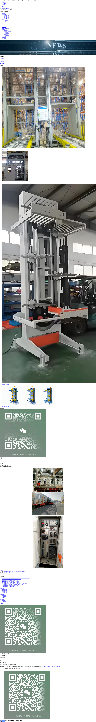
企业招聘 (6, 26)
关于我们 (2, 599)
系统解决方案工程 (5, 28)
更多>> (1, 573)
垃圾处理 (6, 30)
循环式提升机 (6, 17)
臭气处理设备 (6, 35)
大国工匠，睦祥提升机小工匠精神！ (10, 582)
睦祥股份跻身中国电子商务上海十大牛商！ (11, 579)
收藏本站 (4, 2)
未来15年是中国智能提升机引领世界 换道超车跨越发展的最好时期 (16, 578)
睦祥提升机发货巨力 (7, 572)
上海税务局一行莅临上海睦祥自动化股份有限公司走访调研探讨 (15, 571)
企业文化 (4, 600)
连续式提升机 (6, 18)
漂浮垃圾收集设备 (7, 31)
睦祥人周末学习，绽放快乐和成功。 (10, 580)
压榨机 (5, 36)
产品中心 (4, 14)
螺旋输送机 (6, 34)
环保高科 (4, 29)
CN (3, 5)
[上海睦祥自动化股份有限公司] (6, 8)
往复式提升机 (6, 15)
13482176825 (4, 670)
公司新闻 (6, 20)
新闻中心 (4, 19)
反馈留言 (4, 3)
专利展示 (4, 27)
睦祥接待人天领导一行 (8, 586)
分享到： (2, 570)
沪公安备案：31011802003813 (54, 666)
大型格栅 (6, 32)
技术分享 (2, 63)
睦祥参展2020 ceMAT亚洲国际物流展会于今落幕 (12, 584)
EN (3, 6)
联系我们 (4, 4)
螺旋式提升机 (6, 16)
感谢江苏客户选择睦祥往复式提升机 (10, 581)
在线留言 (4, 38)
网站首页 (4, 13)
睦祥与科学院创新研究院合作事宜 (10, 585)
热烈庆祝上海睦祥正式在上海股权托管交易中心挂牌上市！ (14, 583)
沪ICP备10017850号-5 (45, 666)
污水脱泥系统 (6, 33)
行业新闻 (6, 21)
